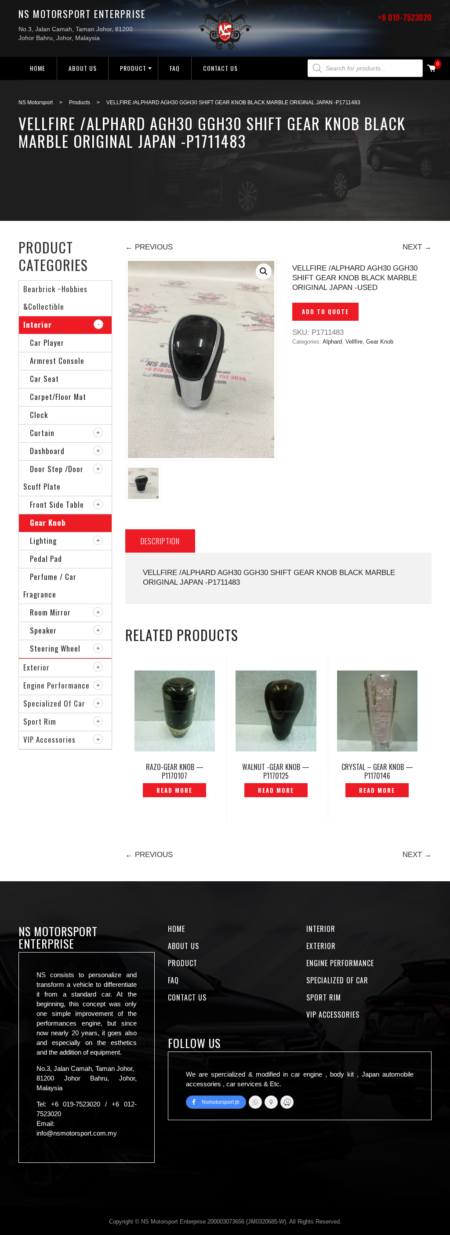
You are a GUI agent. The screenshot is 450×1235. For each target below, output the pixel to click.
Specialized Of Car (54, 703)
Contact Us (220, 68)
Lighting (43, 540)
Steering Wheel (55, 648)
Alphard (332, 341)
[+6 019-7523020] (255, 1102)
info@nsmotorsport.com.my (76, 1133)
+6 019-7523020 (405, 17)
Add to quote (325, 311)
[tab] (160, 541)
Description (160, 540)
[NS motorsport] (271, 1102)
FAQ (175, 68)
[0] (431, 69)
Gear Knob (379, 341)
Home (37, 68)
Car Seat (44, 378)
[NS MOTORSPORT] (287, 1102)
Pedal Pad (46, 558)
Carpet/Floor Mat (58, 396)
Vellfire (354, 341)
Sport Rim (39, 721)
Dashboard (47, 450)
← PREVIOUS (149, 247)
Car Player (47, 342)
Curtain (42, 432)
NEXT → (417, 247)
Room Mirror (50, 612)
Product (133, 68)
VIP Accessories (49, 739)
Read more (174, 790)
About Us (83, 68)
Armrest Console (57, 360)
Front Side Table (57, 504)
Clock (39, 414)
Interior (37, 324)
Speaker (43, 630)
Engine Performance (56, 685)
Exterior (36, 667)
